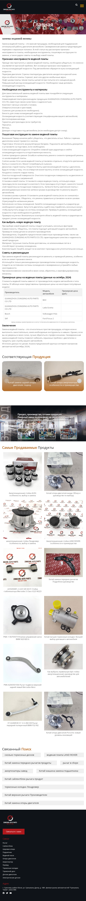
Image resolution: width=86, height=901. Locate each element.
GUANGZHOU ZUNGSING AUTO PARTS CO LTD (22, 237)
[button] (79, 381)
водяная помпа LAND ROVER (62, 754)
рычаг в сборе (70, 762)
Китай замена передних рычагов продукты (28, 762)
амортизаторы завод (16, 770)
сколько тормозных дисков (19, 754)
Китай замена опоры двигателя (22, 802)
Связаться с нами (13, 831)
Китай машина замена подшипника (58, 770)
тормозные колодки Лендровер (22, 786)
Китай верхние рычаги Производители (26, 794)
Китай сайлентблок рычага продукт (24, 778)
